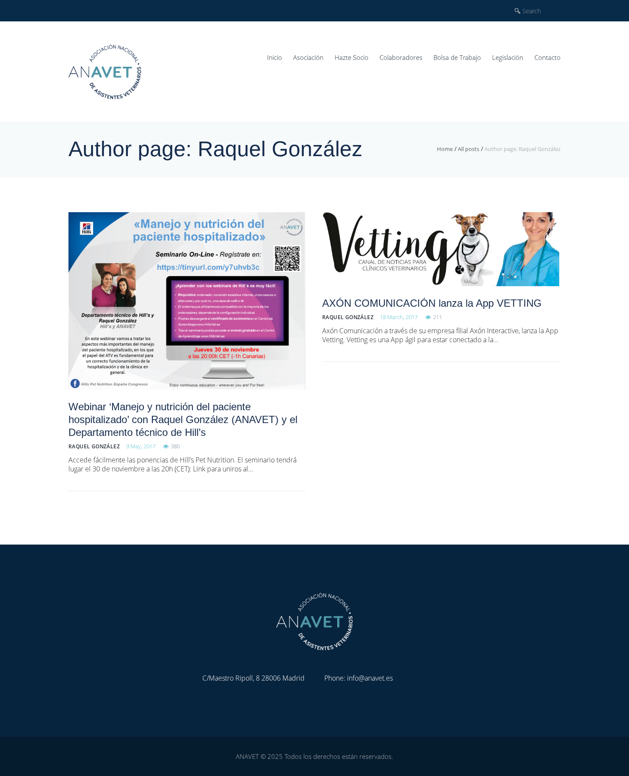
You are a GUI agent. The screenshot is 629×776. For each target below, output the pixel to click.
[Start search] (517, 10)
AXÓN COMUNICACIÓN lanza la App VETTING (432, 303)
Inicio (274, 57)
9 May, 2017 (140, 446)
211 (437, 317)
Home (445, 148)
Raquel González (94, 446)
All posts (468, 148)
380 (175, 446)
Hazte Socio (351, 57)
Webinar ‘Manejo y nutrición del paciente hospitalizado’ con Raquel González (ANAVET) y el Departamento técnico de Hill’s (182, 419)
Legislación (507, 57)
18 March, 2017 (399, 317)
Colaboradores (401, 57)
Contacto (547, 57)
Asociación (308, 57)
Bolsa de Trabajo (457, 57)
